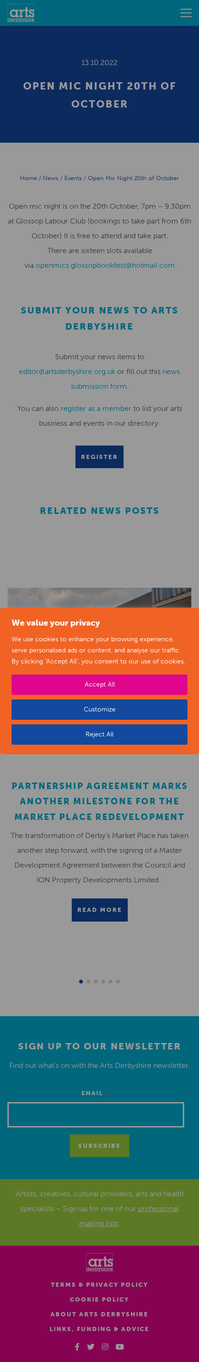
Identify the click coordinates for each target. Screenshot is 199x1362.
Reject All (99, 734)
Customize (100, 709)
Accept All (100, 684)
